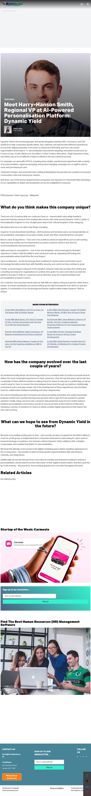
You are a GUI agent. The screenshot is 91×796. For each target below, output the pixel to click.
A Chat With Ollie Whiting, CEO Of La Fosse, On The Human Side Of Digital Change (24, 311)
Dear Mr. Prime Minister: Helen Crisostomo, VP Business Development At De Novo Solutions (24, 333)
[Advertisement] (45, 29)
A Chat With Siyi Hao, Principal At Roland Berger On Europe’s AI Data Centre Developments (64, 334)
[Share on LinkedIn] (87, 786)
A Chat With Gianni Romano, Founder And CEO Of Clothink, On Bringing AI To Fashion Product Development (66, 344)
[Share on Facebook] (87, 775)
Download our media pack (12, 776)
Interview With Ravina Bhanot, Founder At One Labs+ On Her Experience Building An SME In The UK (24, 344)
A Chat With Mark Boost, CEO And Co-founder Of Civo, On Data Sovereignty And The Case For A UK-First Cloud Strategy (24, 322)
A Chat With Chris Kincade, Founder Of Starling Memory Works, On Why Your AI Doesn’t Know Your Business (66, 312)
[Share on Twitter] (87, 781)
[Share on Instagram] (87, 792)
